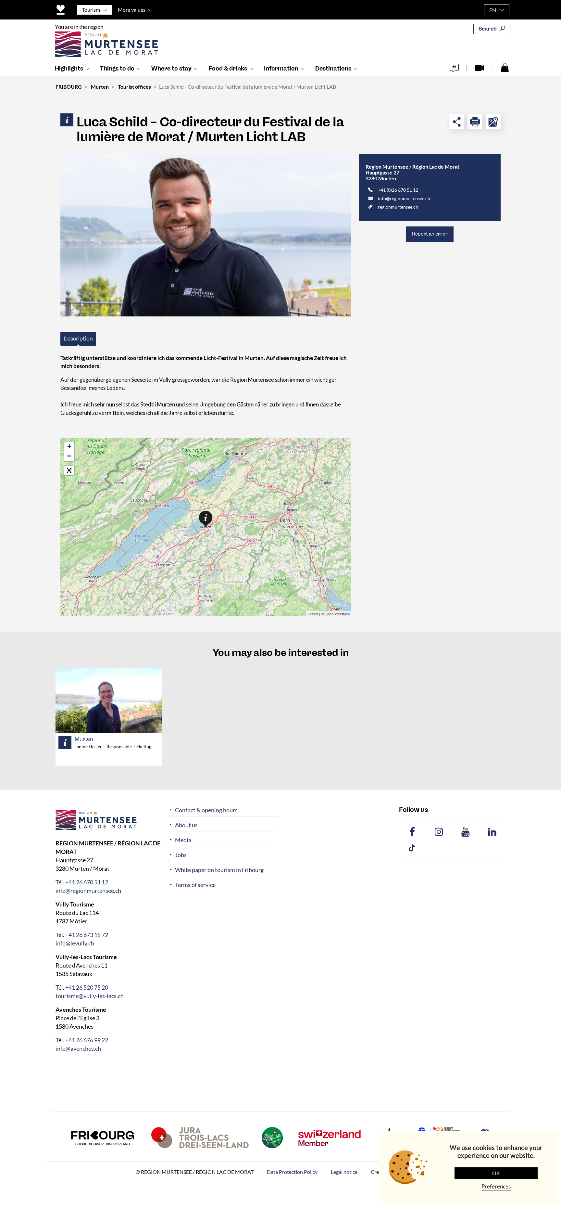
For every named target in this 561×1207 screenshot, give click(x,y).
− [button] (69, 456)
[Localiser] (493, 121)
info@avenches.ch (78, 1048)
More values (131, 9)
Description (78, 338)
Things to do (117, 68)
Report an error (430, 234)
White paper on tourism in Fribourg (219, 870)
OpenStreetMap (337, 613)
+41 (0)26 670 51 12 (398, 190)
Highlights (69, 68)
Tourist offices (134, 86)
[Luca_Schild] (205, 235)
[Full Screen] (69, 470)
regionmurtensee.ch (398, 207)
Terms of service (195, 884)
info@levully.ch (75, 943)
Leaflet (312, 613)
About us (186, 825)
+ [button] (69, 446)
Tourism (91, 9)
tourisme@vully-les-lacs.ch (90, 995)
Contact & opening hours (206, 810)
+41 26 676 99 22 (86, 1040)
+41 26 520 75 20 (86, 987)
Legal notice (344, 1172)
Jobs (181, 855)
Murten (100, 86)
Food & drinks (227, 68)
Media (183, 840)
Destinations (333, 68)
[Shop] (504, 67)
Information (281, 68)
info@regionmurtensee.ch (404, 198)
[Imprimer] (475, 121)
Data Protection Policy (292, 1172)
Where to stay (171, 68)
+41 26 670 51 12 (86, 882)
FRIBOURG (69, 86)
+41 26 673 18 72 (86, 934)
